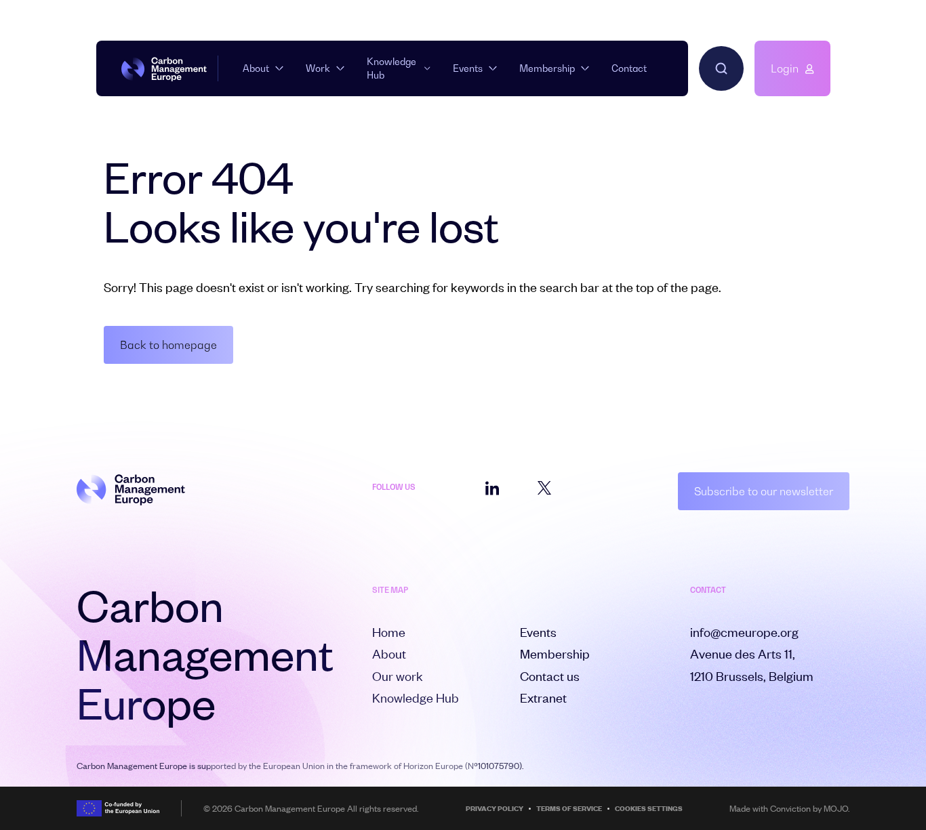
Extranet (543, 697)
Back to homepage (168, 345)
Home (388, 631)
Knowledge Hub (391, 68)
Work (318, 68)
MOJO (836, 808)
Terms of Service (569, 808)
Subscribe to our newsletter (763, 491)
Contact (629, 68)
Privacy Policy (494, 808)
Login (785, 68)
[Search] (721, 68)
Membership (547, 68)
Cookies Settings (649, 808)
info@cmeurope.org (744, 631)
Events (468, 68)
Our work (397, 675)
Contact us (550, 675)
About (256, 68)
